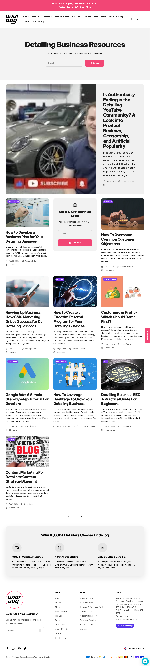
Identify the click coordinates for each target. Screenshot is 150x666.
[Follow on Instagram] (13, 648)
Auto (24, 16)
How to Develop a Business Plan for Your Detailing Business (24, 237)
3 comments (109, 348)
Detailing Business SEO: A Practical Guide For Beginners (121, 399)
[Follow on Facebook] (7, 648)
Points (88, 16)
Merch (47, 16)
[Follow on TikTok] (25, 648)
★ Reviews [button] (147, 335)
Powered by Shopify (42, 657)
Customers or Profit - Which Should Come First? (119, 317)
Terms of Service (88, 620)
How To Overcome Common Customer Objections (118, 239)
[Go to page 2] (81, 517)
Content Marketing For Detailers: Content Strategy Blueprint (25, 477)
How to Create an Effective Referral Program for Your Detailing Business (68, 319)
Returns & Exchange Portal (92, 607)
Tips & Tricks (100, 16)
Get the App (38, 21)
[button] (145, 661)
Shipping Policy (87, 611)
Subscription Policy (89, 616)
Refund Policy (86, 602)
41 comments (14, 508)
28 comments (14, 430)
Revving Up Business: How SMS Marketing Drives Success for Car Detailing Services (25, 319)
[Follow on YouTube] (19, 648)
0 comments (111, 185)
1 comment (13, 265)
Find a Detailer (62, 16)
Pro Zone (75, 16)
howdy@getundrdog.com (127, 619)
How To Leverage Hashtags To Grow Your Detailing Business (73, 399)
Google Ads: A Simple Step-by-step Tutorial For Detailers (27, 399)
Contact (26, 21)
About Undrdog (116, 16)
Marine (35, 16)
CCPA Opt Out (86, 624)
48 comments (110, 430)
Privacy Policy (86, 598)
